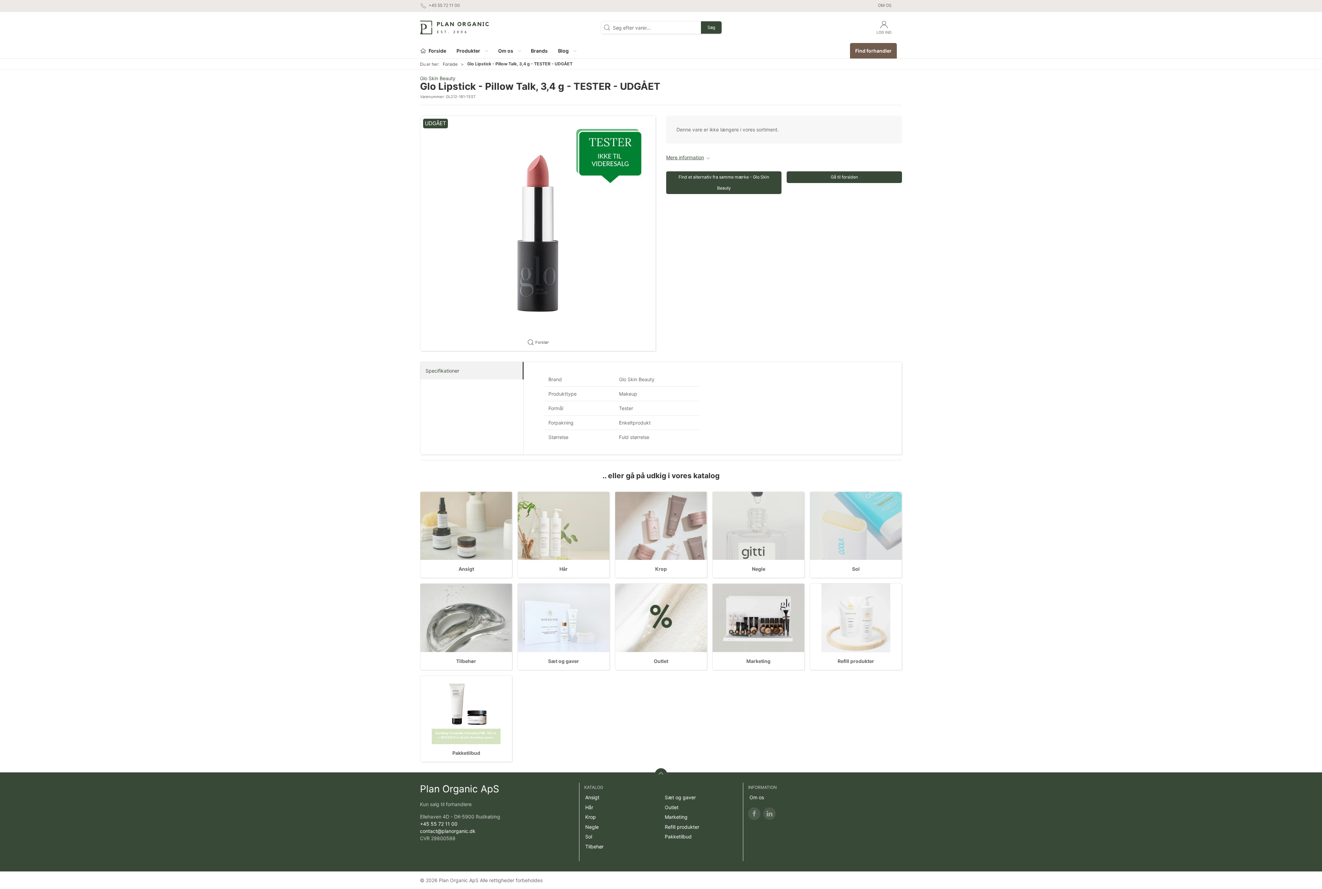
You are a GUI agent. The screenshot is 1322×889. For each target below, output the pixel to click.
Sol (856, 569)
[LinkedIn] (769, 813)
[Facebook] (754, 813)
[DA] (454, 27)
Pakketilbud (466, 753)
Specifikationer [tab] (442, 371)
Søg (711, 27)
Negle (758, 569)
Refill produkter (856, 661)
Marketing (758, 661)
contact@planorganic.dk (447, 831)
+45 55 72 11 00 (439, 824)
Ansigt (466, 569)
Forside (450, 64)
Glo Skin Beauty (437, 78)
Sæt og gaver (563, 661)
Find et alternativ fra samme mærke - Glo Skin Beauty (724, 182)
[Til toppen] (661, 774)
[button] (472, 50)
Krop (661, 569)
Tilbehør (466, 661)
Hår (563, 569)
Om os (885, 5)
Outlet (661, 661)
